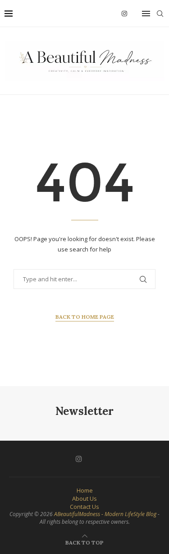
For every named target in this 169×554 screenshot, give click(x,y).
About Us (84, 498)
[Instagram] (124, 13)
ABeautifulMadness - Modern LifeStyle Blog (105, 514)
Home (85, 490)
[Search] (159, 13)
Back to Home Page (84, 316)
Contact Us (84, 507)
